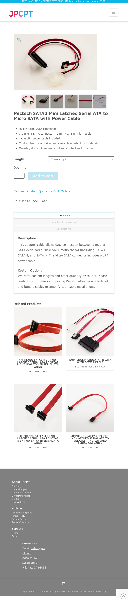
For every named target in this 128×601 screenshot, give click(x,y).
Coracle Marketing (96, 591)
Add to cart (43, 175)
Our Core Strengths (21, 492)
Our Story (17, 486)
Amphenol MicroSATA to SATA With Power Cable (90, 361)
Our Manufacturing (21, 496)
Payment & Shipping (22, 512)
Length (19, 159)
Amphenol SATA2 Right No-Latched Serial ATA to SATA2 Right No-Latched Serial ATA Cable (38, 363)
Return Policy (18, 516)
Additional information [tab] (64, 221)
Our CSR (16, 499)
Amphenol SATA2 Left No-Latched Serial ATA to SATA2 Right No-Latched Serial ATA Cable (38, 439)
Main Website (18, 502)
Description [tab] (64, 215)
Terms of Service (20, 522)
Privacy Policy (19, 519)
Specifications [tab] (64, 228)
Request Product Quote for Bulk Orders (42, 191)
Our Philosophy (19, 489)
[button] (113, 12)
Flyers (15, 533)
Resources (17, 536)
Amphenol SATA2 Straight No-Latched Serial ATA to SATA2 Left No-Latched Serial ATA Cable (90, 439)
